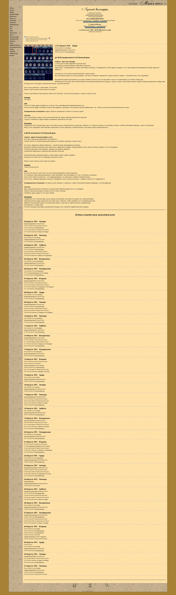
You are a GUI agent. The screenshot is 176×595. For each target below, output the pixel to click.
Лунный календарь (14, 14)
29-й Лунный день (39, 517)
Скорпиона (49, 255)
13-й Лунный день (39, 322)
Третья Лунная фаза (29, 365)
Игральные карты (14, 37)
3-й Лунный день (39, 562)
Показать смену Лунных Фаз (32, 41)
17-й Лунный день (39, 367)
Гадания (12, 12)
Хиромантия (13, 20)
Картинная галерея (14, 45)
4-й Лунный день (70, 52)
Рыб (48, 371)
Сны (25, 103)
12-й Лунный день (39, 306)
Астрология (13, 18)
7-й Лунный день (39, 249)
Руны (11, 26)
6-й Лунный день (39, 241)
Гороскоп (12, 10)
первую (46, 273)
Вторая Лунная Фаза (29, 281)
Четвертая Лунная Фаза (30, 460)
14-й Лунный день (39, 332)
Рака (49, 473)
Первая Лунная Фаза (60, 50)
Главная (12, 8)
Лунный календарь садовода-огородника (94, 15)
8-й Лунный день (39, 265)
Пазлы (11, 35)
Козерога (50, 312)
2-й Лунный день (39, 550)
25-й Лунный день (39, 462)
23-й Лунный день (39, 438)
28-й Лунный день (39, 509)
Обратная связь (14, 53)
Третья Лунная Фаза (29, 379)
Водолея (49, 344)
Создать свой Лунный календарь (95, 16)
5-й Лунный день (39, 227)
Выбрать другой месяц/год (89, 26)
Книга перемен (13, 33)
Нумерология (13, 16)
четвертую (43, 536)
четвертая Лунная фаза (34, 446)
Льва (46, 499)
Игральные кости (14, 39)
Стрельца (51, 287)
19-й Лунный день (39, 391)
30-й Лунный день (39, 530)
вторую (42, 365)
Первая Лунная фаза (29, 536)
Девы (69, 48)
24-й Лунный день (39, 452)
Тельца (47, 426)
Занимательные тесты (15, 47)
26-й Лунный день (39, 475)
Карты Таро (13, 22)
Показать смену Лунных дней (32, 36)
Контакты (12, 51)
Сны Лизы (12, 55)
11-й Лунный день (39, 298)
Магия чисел (151, 3)
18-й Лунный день (39, 381)
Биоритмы (12, 41)
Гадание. (27, 97)
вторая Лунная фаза (33, 273)
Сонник (11, 30)
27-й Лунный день (39, 493)
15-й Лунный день (39, 346)
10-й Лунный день (39, 289)
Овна (46, 403)
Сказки (11, 43)
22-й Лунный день (39, 428)
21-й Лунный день (39, 414)
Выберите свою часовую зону (95, 31)
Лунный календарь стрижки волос (94, 14)
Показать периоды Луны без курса (33, 38)
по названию (96, 20)
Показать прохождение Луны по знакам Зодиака (36, 39)
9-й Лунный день (39, 275)
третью (48, 446)
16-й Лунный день (39, 355)
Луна (11, 28)
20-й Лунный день (39, 405)
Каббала (12, 49)
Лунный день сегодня (102, 26)
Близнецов (49, 450)
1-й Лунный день (39, 532)
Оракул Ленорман (14, 24)
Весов (46, 231)
